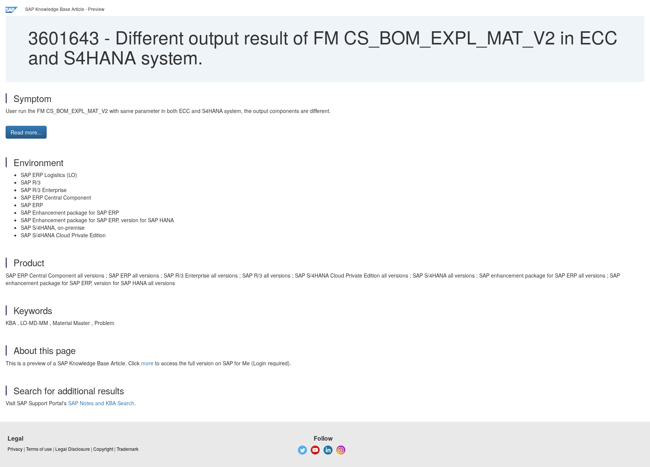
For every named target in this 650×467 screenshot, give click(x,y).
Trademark (127, 449)
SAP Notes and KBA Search (101, 403)
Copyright (103, 449)
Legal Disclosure (72, 449)
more (147, 363)
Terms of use (39, 449)
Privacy (15, 449)
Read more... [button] (26, 132)
